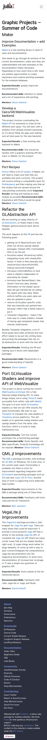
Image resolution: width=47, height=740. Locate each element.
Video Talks (9, 651)
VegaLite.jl (11, 522)
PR (29, 234)
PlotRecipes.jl (8, 184)
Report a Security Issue (15, 698)
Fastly (6, 720)
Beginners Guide (11, 654)
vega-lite (18, 525)
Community (10, 666)
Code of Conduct (12, 679)
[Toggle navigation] (41, 6)
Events (7, 683)
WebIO (38, 401)
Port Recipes (11, 167)
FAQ (6, 658)
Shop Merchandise (13, 686)
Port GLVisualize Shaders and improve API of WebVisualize (21, 378)
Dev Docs (8, 708)
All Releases (9, 629)
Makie (7, 34)
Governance (9, 614)
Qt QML (9, 462)
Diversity (8, 673)
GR (3, 477)
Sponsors (8, 620)
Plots (29, 477)
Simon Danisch (19, 102)
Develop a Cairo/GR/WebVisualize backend (18, 112)
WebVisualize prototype (13, 392)
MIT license (18, 731)
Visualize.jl (7, 417)
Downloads (10, 626)
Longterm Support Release (16, 639)
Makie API (7, 123)
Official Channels (12, 676)
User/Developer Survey (15, 670)
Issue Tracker (10, 695)
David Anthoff (19, 588)
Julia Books (9, 661)
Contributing (11, 691)
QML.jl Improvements (21, 453)
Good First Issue (11, 704)
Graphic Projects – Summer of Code (21, 25)
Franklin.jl (24, 714)
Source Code (10, 632)
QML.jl (9, 458)
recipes (27, 171)
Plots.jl (5, 171)
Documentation (12, 647)
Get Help (8, 607)
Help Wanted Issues (13, 701)
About (7, 604)
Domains (8, 611)
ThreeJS (32, 398)
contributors (28, 725)
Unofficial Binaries (12, 642)
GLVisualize (32, 404)
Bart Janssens (19, 506)
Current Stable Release (15, 636)
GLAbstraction (9, 222)
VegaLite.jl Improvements (15, 515)
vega (30, 525)
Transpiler (7, 414)
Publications (10, 617)
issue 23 (19, 477)
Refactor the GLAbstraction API (19, 212)
